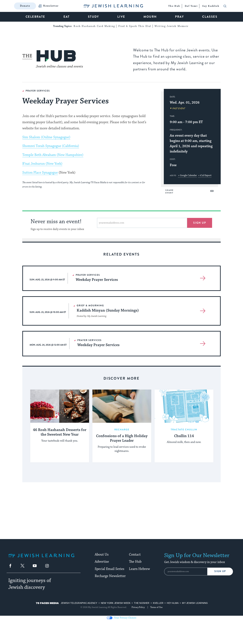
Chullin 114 (184, 436)
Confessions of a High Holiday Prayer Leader (122, 438)
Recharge (121, 429)
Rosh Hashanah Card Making (94, 26)
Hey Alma (173, 603)
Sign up (199, 223)
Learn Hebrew (139, 569)
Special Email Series (109, 569)
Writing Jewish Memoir (171, 26)
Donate (25, 5)
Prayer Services (38, 90)
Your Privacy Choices (125, 617)
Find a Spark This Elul (134, 26)
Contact (135, 554)
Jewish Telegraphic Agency (79, 603)
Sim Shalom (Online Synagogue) (46, 137)
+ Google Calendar (187, 175)
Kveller (158, 603)
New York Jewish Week (116, 603)
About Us (102, 554)
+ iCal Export (204, 175)
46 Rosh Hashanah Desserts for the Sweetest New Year (59, 432)
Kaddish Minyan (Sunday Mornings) (108, 310)
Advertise (102, 562)
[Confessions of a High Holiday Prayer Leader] (121, 406)
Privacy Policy (138, 607)
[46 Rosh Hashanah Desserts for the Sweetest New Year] (59, 406)
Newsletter (51, 5)
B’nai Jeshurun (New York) (42, 164)
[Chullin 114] (184, 406)
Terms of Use (156, 607)
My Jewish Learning (195, 603)
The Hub (135, 562)
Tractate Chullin (184, 429)
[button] (212, 191)
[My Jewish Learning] (41, 558)
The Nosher (141, 603)
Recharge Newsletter (110, 576)
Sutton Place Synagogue (40, 172)
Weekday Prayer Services (97, 279)
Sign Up (220, 571)
